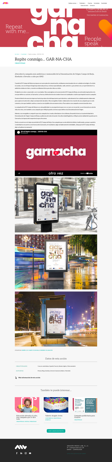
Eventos (90, 3)
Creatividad (104, 3)
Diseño (24, 350)
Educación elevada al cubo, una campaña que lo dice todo (26, 417)
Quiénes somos (72, 3)
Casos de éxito (84, 5)
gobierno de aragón (45, 350)
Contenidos (97, 3)
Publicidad (82, 3)
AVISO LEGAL (70, 453)
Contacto (92, 5)
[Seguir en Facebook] (17, 453)
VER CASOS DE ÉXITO (56, 431)
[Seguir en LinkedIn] (21, 453)
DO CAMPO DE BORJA (33, 350)
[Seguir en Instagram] (26, 453)
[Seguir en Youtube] (30, 453)
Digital (27, 421)
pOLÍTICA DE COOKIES (80, 453)
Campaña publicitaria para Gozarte (84, 416)
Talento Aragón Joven (53, 416)
